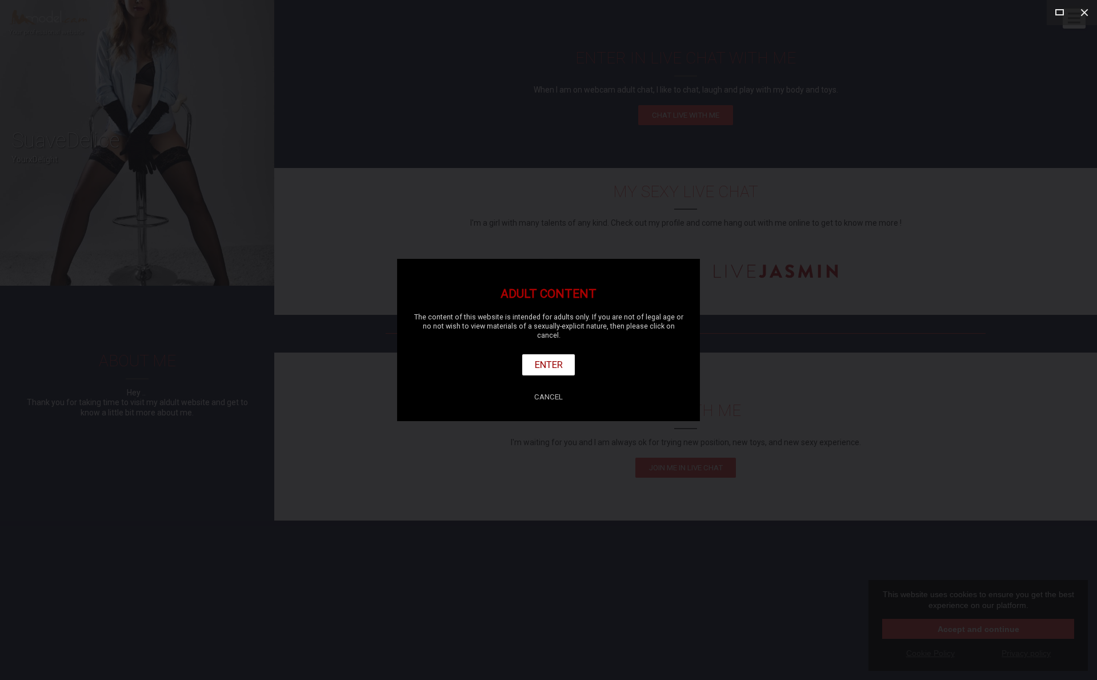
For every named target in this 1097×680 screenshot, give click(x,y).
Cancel (548, 397)
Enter (549, 364)
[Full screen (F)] (1059, 12)
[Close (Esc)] (1084, 12)
